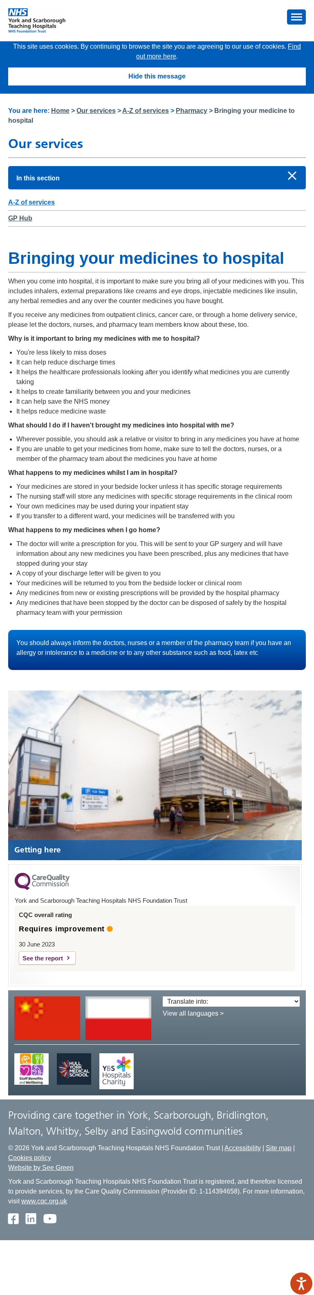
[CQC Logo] (42, 888)
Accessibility (242, 1147)
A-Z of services (145, 110)
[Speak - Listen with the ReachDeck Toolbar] (301, 1284)
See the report (42, 958)
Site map (279, 1147)
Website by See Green (41, 1167)
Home (60, 110)
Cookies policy (29, 1157)
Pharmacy (191, 110)
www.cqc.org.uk (44, 1201)
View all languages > (193, 1013)
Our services (96, 110)
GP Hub (20, 218)
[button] (296, 17)
